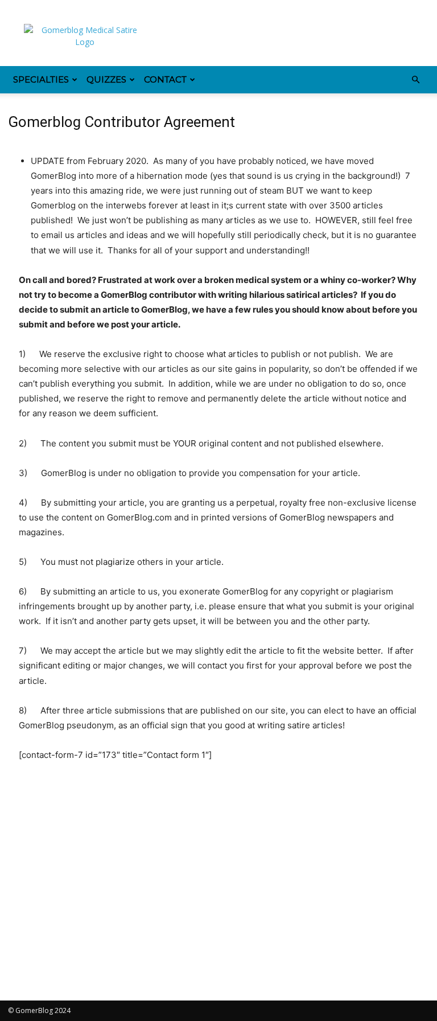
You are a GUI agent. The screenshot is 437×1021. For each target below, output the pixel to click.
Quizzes (106, 79)
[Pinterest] (72, 8)
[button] (415, 80)
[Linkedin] (54, 8)
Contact (165, 79)
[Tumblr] (91, 8)
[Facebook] (16, 8)
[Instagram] (35, 8)
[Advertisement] (295, 41)
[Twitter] (110, 8)
